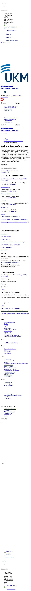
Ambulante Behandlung (10, 360)
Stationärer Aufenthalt (9, 373)
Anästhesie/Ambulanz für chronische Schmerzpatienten (14, 219)
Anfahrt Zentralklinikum (10, 409)
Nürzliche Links (8, 110)
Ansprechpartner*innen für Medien (12, 395)
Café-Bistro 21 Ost (8, 365)
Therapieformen (8, 109)
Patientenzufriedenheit (9, 372)
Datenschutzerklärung (9, 411)
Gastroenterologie (5, 187)
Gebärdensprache (11, 27)
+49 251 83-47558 (11, 191)
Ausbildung (7, 383)
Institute (6, 326)
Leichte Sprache (11, 30)
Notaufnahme (7, 332)
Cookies (6, 416)
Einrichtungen (7, 328)
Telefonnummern (8, 413)
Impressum (6, 410)
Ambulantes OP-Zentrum (10, 329)
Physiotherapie (4, 207)
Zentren (6, 325)
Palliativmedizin (8, 333)
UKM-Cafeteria (8, 375)
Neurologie (3, 200)
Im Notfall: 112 (4, 97)
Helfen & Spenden (8, 366)
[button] (5, 115)
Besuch (6, 362)
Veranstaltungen (8, 376)
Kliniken (6, 324)
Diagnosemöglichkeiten (10, 107)
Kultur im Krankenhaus (10, 369)
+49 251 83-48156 (11, 211)
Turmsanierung (7, 359)
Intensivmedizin (8, 331)
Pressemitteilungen (8, 394)
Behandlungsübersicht (9, 322)
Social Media (7, 398)
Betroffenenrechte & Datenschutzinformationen (16, 363)
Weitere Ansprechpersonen (10, 106)
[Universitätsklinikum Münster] (15, 63)
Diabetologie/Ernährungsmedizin (9, 193)
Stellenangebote (8, 382)
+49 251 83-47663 (11, 197)
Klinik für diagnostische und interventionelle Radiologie (15, 222)
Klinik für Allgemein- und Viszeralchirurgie (11, 178)
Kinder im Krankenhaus (10, 367)
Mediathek (6, 397)
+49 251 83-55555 (16, 95)
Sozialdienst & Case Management (12, 336)
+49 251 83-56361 (11, 184)
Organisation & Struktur (10, 349)
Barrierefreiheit (7, 414)
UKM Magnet (7, 350)
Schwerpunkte (7, 353)
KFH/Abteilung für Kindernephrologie (10, 216)
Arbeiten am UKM (8, 385)
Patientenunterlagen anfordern (11, 370)
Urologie (3, 214)
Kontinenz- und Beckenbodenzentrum (9, 87)
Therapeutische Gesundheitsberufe (12, 335)
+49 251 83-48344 (5, 172)
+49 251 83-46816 (11, 204)
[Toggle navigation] (1, 102)
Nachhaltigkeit (7, 351)
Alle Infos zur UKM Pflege (11, 342)
